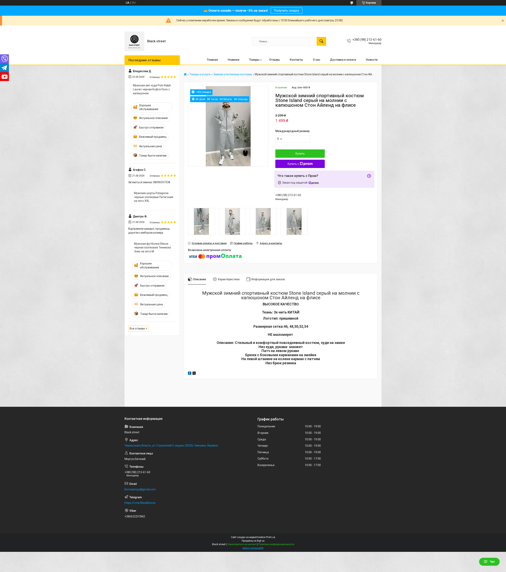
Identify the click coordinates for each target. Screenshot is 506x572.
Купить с (293, 163)
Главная (212, 59)
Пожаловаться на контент (241, 544)
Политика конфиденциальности (276, 544)
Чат (492, 561)
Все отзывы (137, 328)
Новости (372, 59)
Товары (254, 59)
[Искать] (321, 41)
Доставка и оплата (343, 59)
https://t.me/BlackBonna (140, 502)
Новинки (233, 59)
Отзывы (274, 59)
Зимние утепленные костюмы (232, 74)
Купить (300, 153)
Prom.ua (270, 537)
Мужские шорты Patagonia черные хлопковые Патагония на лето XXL (153, 197)
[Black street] (134, 41)
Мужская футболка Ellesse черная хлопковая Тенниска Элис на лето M (152, 247)
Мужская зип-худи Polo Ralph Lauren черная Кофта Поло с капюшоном (152, 89)
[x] (194, 373)
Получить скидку (286, 10)
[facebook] (189, 373)
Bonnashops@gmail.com (140, 489)
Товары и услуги (200, 74)
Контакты (296, 59)
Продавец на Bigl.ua (253, 540)
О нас (316, 59)
